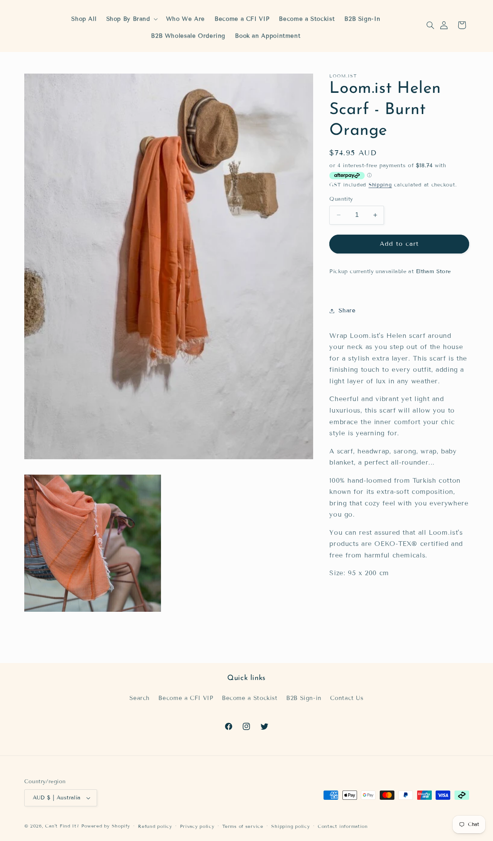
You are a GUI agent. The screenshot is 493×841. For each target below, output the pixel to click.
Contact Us (346, 697)
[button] (430, 25)
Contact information (343, 826)
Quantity (341, 199)
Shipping (380, 185)
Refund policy (155, 826)
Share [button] (347, 310)
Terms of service (242, 826)
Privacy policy (197, 826)
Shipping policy (290, 826)
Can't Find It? (62, 826)
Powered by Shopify (105, 826)
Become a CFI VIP (185, 697)
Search (139, 697)
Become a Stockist (250, 697)
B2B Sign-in (304, 697)
